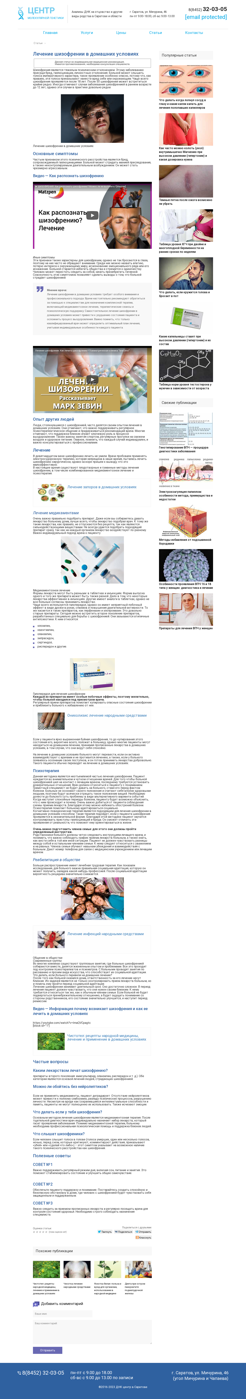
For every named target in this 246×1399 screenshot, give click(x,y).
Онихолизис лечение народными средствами (107, 715)
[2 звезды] (37, 1232)
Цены (121, 33)
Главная (50, 33)
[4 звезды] (43, 1232)
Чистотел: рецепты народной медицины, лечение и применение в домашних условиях (106, 1037)
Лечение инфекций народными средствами (105, 934)
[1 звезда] (34, 1232)
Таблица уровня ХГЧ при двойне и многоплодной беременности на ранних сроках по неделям (182, 248)
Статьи (155, 33)
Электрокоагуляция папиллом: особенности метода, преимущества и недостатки (186, 495)
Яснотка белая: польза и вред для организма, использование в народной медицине (107, 1288)
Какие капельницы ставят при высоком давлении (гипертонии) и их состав (185, 340)
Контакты (194, 33)
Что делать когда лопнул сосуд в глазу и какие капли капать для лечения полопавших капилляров (182, 103)
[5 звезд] (46, 1232)
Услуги (87, 33)
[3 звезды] (40, 1232)
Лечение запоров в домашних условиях (102, 487)
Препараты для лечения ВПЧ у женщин (186, 628)
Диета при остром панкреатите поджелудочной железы (135, 1288)
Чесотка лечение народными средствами (77, 1285)
